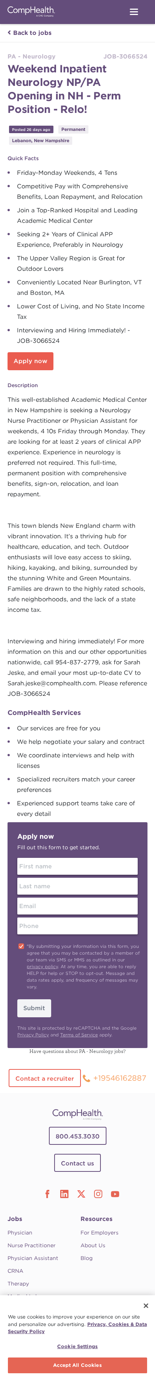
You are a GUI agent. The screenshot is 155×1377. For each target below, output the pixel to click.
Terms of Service (79, 1035)
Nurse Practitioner (32, 1245)
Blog (87, 1258)
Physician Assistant (33, 1258)
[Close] (146, 1305)
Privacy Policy (33, 1035)
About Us (93, 1245)
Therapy (18, 1284)
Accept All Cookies (77, 1365)
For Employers (100, 1233)
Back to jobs (32, 32)
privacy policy (42, 966)
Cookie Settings (77, 1346)
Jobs (15, 1218)
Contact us (77, 1163)
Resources (96, 1218)
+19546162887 (119, 1078)
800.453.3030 (78, 1136)
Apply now (30, 361)
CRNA (15, 1271)
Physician (20, 1233)
